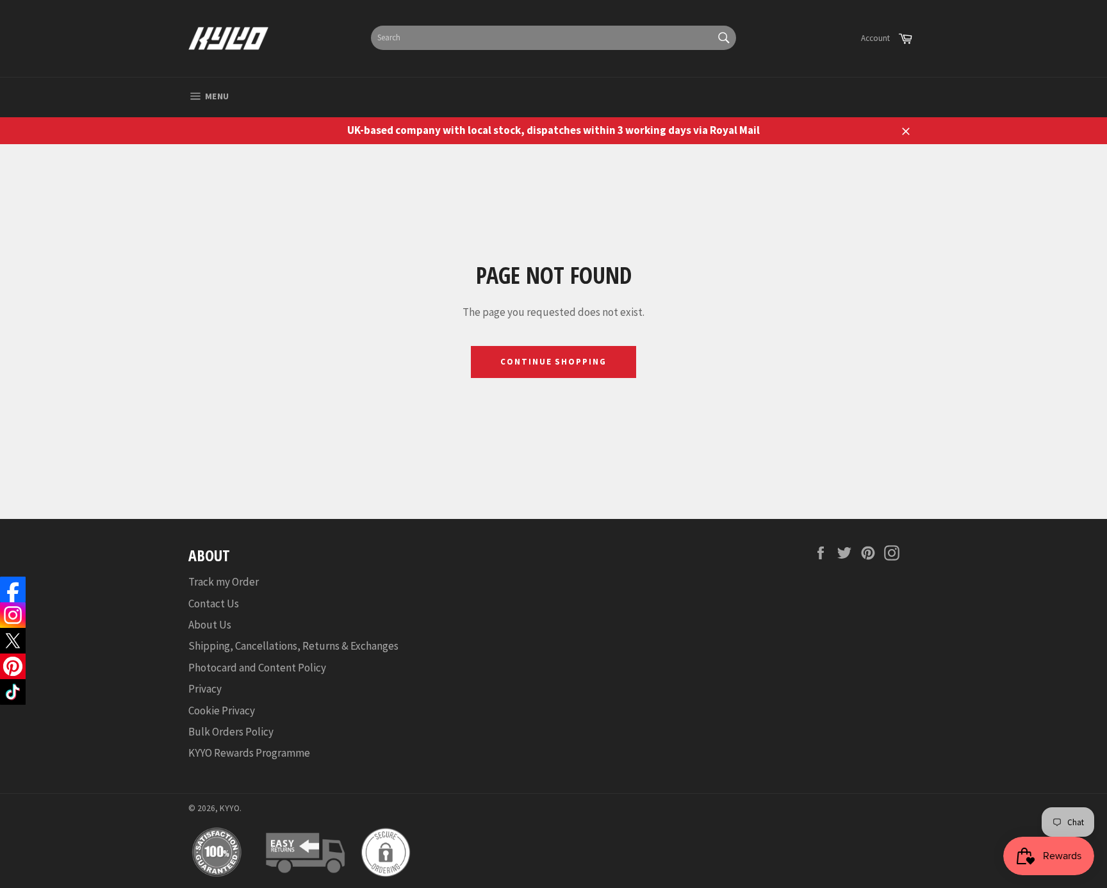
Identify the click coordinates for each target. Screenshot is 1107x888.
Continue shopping (553, 361)
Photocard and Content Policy (257, 668)
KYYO (230, 808)
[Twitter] (13, 641)
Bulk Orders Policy (231, 732)
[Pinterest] (13, 666)
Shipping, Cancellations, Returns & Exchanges (293, 646)
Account (875, 38)
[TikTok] (13, 692)
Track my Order (223, 582)
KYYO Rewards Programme (249, 753)
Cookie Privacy (221, 710)
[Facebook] (13, 589)
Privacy (205, 689)
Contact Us (213, 603)
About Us (209, 625)
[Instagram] (13, 615)
